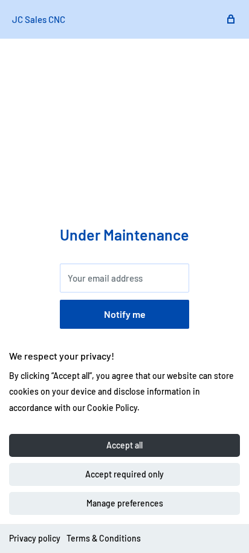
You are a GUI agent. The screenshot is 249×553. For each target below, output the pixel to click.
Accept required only (124, 474)
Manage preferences (124, 503)
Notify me (125, 314)
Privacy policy (34, 538)
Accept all (124, 445)
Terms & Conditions (103, 538)
